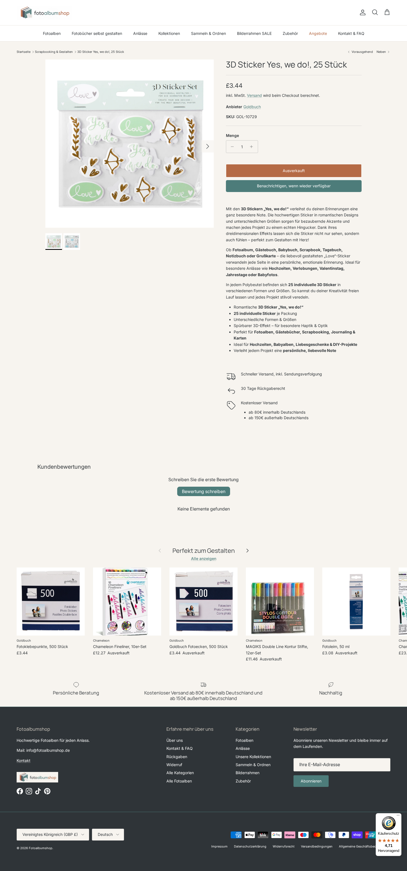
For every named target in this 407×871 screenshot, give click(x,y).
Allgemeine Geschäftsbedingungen (364, 846)
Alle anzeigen (203, 558)
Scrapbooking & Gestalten (54, 52)
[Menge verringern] (231, 147)
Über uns (174, 740)
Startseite (23, 52)
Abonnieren (311, 781)
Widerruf (174, 764)
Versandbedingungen (317, 846)
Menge (232, 135)
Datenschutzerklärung (250, 846)
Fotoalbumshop (40, 848)
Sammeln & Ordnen (208, 33)
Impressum (219, 846)
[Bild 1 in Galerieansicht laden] (129, 143)
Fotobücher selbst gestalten (97, 33)
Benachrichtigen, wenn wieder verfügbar (294, 185)
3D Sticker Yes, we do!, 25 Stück (100, 52)
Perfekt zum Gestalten (203, 550)
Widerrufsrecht (284, 846)
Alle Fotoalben (179, 781)
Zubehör (290, 33)
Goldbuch (252, 106)
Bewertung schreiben (203, 491)
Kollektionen (169, 33)
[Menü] (398, 816)
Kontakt (23, 760)
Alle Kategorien (180, 772)
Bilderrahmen (247, 772)
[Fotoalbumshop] (44, 13)
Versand (254, 95)
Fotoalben (52, 33)
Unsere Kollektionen (253, 756)
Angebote (318, 33)
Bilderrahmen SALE (254, 33)
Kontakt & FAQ (351, 33)
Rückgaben (176, 756)
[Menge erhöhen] (253, 147)
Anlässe (140, 33)
